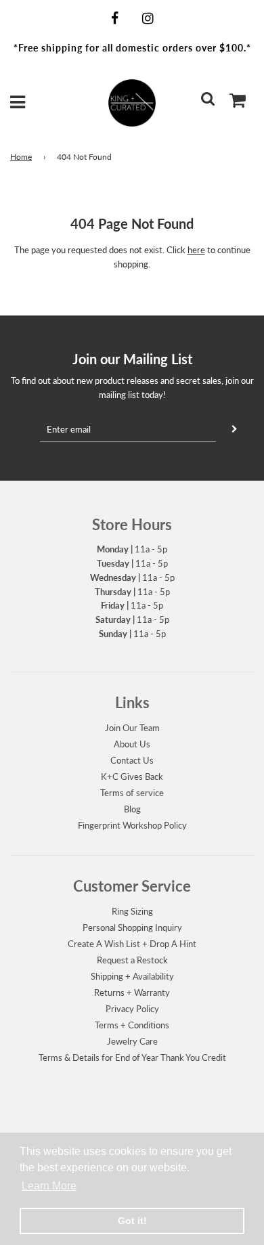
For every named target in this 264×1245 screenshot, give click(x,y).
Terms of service (132, 792)
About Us (132, 744)
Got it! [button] (132, 1220)
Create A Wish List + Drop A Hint (132, 943)
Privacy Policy (132, 1008)
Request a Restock (132, 960)
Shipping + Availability (132, 976)
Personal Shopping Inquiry (132, 927)
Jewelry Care (132, 1041)
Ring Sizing (132, 911)
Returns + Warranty (132, 992)
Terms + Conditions (132, 1025)
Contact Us (132, 760)
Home (21, 157)
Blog (132, 809)
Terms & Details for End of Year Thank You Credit (132, 1057)
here (196, 249)
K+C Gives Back (132, 776)
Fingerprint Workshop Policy (132, 825)
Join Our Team (132, 727)
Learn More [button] (49, 1186)
